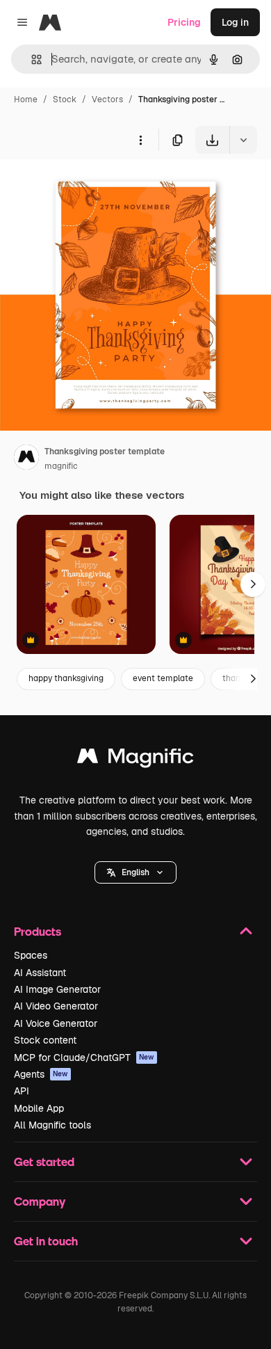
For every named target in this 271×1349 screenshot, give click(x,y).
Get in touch (46, 1241)
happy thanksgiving (66, 678)
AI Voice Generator (55, 1023)
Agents (41, 1074)
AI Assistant (40, 972)
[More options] (140, 140)
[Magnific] (135, 759)
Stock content (45, 1040)
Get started (44, 1161)
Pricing (184, 22)
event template (163, 678)
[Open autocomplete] (31, 59)
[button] (135, 872)
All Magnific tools (52, 1125)
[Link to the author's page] (26, 459)
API (21, 1091)
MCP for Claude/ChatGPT (84, 1057)
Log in (235, 22)
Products (37, 931)
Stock (64, 99)
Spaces (30, 955)
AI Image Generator (57, 989)
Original (88, 186)
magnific (61, 466)
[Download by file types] (243, 140)
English (135, 872)
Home (26, 99)
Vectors (107, 99)
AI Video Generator (56, 1006)
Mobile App (39, 1108)
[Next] (252, 584)
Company (39, 1201)
